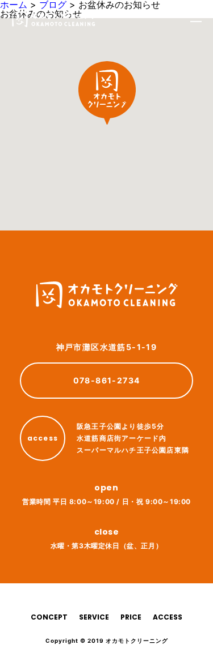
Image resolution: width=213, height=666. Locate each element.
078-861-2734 (106, 380)
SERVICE (94, 617)
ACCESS (167, 617)
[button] (107, 93)
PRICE (130, 617)
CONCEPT (49, 617)
